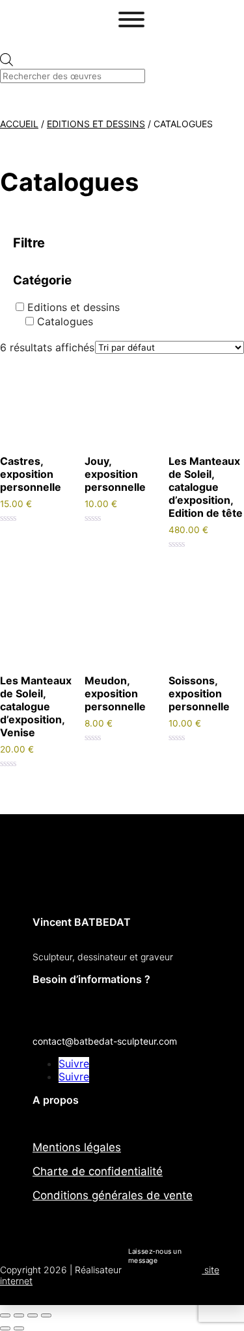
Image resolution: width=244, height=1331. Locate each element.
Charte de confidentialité (98, 1171)
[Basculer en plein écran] (19, 1315)
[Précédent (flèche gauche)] (5, 1328)
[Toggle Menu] (131, 19)
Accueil (19, 123)
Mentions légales (77, 1147)
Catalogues (65, 321)
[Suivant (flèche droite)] (19, 1328)
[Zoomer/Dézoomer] (5, 1315)
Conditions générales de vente (113, 1195)
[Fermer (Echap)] (46, 1315)
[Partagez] (32, 1315)
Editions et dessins (96, 123)
